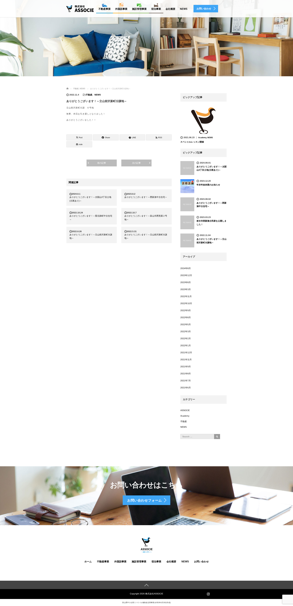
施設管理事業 (139, 9)
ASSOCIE (185, 410)
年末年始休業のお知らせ (208, 184)
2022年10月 (186, 303)
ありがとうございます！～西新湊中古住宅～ (145, 197)
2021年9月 (185, 366)
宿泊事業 (156, 9)
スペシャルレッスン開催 (192, 142)
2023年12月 (186, 275)
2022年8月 (185, 317)
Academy (202, 138)
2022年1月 (185, 345)
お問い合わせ (201, 561)
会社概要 (170, 9)
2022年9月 (185, 310)
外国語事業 (121, 9)
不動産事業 (104, 9)
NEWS (183, 9)
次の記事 (136, 163)
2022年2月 (185, 338)
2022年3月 (185, 331)
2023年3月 (185, 289)
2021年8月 (185, 373)
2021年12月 (186, 352)
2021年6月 (185, 387)
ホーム (88, 561)
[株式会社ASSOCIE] (80, 8)
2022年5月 (185, 324)
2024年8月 (185, 268)
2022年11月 (186, 296)
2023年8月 (185, 282)
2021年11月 (186, 359)
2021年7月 (185, 380)
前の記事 (101, 163)
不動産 (89, 95)
